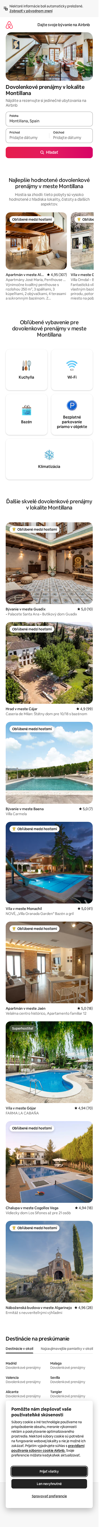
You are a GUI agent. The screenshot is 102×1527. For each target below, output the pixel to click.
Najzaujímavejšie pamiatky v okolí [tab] (67, 1348)
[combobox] (49, 121)
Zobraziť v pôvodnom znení (30, 11)
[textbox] (27, 138)
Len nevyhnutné (49, 1484)
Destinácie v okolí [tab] (19, 1348)
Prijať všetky (49, 1471)
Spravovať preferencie (49, 1496)
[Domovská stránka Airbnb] (9, 24)
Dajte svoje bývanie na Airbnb (63, 24)
